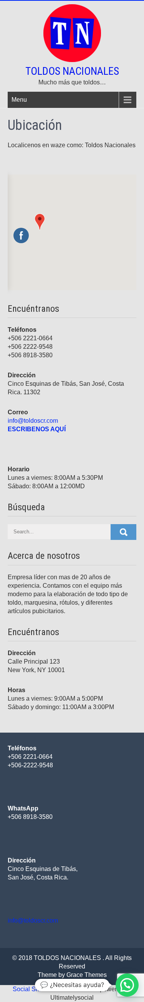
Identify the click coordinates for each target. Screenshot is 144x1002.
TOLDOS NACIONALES (72, 71)
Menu (19, 99)
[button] (39, 221)
